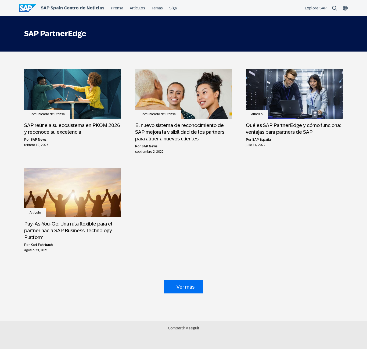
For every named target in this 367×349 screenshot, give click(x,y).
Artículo (256, 114)
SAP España (261, 139)
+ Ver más (183, 287)
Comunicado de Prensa (47, 114)
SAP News (38, 139)
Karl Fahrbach (42, 245)
